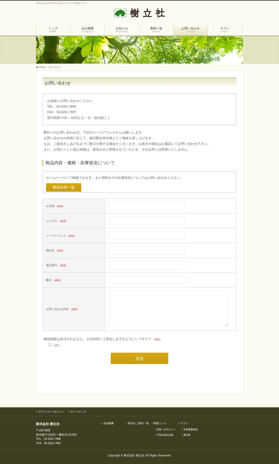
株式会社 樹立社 (134, 455)
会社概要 (108, 423)
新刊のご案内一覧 (138, 423)
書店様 (187, 435)
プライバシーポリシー (51, 411)
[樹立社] (139, 15)
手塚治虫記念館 (165, 435)
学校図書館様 (190, 429)
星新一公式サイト (166, 429)
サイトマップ (78, 411)
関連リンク (160, 423)
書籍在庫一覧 (64, 187)
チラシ (184, 423)
